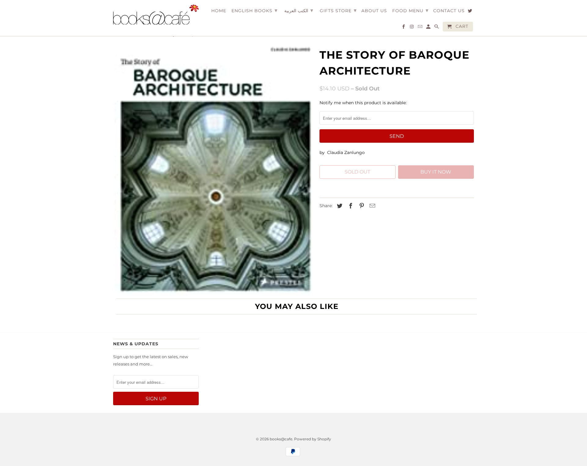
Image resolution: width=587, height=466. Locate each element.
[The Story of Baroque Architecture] (213, 171)
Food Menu (410, 10)
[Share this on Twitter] (339, 206)
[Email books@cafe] (420, 27)
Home (218, 10)
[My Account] (428, 27)
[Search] (437, 27)
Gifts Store (338, 10)
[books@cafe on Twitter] (470, 12)
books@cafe (281, 439)
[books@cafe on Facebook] (404, 27)
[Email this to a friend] (371, 206)
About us (374, 10)
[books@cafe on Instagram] (412, 27)
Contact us (449, 10)
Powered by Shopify (312, 439)
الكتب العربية (298, 10)
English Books (254, 10)
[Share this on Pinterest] (361, 206)
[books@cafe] (156, 14)
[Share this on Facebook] (350, 206)
